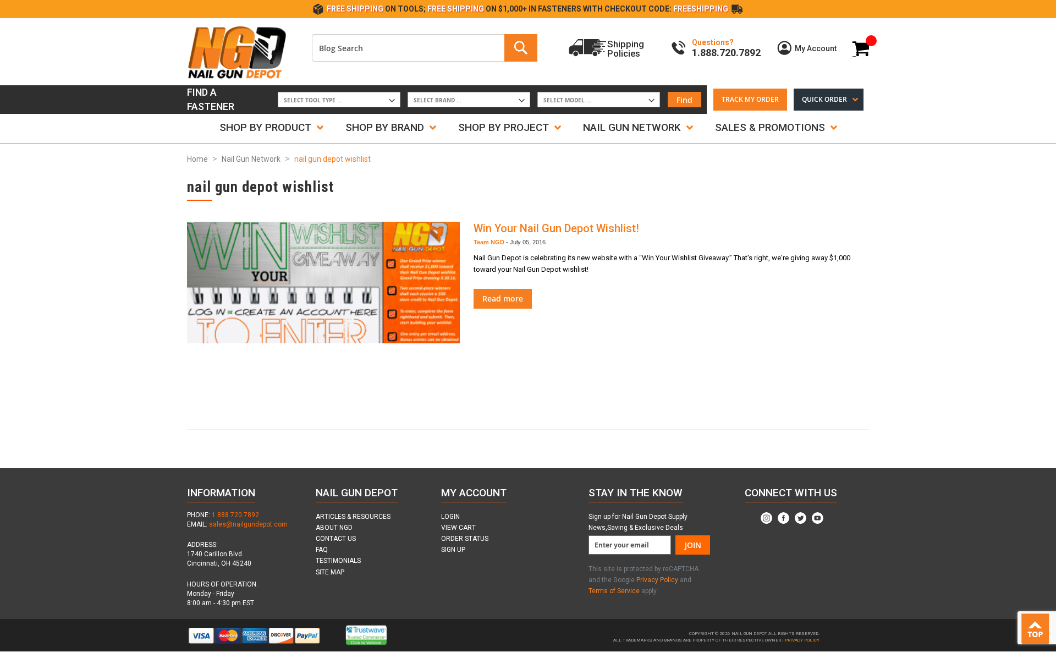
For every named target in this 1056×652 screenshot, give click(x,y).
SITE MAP (330, 572)
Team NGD (489, 242)
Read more (502, 298)
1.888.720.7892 (235, 515)
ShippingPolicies (625, 48)
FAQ (322, 550)
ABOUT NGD (334, 528)
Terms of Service (614, 591)
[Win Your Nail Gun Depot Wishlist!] (323, 317)
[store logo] (236, 51)
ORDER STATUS (464, 539)
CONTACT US (336, 539)
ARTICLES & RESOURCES (353, 516)
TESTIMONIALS (338, 561)
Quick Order (824, 99)
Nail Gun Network (251, 159)
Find (684, 100)
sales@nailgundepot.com (248, 524)
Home (197, 159)
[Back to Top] (1037, 629)
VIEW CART (458, 528)
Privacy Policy (658, 580)
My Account (816, 48)
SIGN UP (453, 550)
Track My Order (750, 99)
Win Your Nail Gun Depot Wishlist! (556, 228)
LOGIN (450, 516)
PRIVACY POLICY (802, 640)
